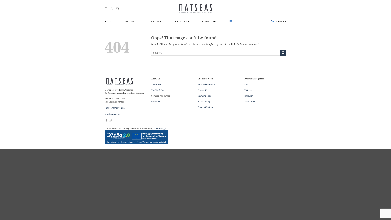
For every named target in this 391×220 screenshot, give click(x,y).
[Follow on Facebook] (106, 120)
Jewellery (248, 95)
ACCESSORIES (181, 21)
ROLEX (108, 21)
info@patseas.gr (112, 114)
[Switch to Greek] (231, 21)
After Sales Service (206, 84)
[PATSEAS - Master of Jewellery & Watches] (196, 8)
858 (122, 108)
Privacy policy (204, 95)
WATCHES (130, 21)
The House (156, 84)
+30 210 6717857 (112, 108)
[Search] (106, 8)
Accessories (249, 101)
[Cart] (117, 8)
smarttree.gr (160, 128)
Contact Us (202, 90)
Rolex (247, 84)
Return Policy (204, 101)
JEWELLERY (155, 21)
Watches (248, 90)
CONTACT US (209, 21)
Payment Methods (206, 107)
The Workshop (158, 90)
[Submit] (283, 53)
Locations (281, 21)
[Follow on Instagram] (110, 120)
